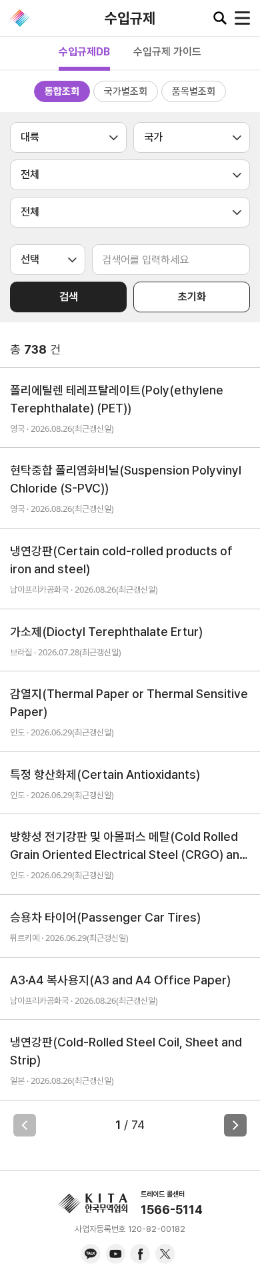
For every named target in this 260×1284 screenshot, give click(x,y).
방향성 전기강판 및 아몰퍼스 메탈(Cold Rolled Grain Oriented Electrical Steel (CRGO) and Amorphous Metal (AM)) (128, 847)
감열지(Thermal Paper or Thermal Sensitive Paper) (129, 703)
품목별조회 (193, 91)
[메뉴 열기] (242, 18)
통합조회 (62, 91)
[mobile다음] (235, 1125)
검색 (68, 296)
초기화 (192, 296)
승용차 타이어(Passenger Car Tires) (105, 917)
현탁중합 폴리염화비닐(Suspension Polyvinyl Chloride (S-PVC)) (125, 479)
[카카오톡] (91, 1254)
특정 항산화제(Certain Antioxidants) (105, 774)
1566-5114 (172, 1210)
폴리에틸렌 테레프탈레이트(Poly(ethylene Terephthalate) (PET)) (116, 399)
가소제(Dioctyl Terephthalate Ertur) (106, 632)
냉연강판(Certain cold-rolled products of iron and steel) (121, 560)
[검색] (220, 18)
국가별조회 (125, 91)
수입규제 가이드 (167, 51)
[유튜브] (115, 1254)
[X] (165, 1254)
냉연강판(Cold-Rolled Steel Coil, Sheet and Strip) (126, 1051)
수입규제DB (84, 51)
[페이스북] (140, 1254)
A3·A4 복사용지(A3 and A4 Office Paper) (120, 980)
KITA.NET (20, 18)
